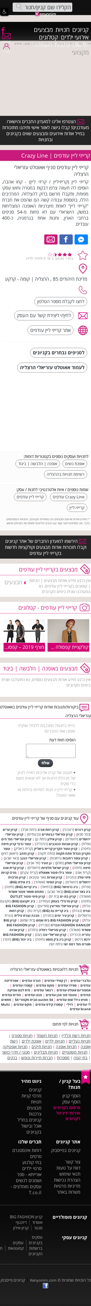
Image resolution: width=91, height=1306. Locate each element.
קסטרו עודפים (22, 985)
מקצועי (80, 52)
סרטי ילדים (31, 1168)
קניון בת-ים (68, 896)
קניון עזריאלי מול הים (16, 839)
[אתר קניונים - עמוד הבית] (86, 1083)
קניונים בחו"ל (29, 1120)
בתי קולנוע (31, 1162)
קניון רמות (16, 910)
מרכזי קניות (31, 1096)
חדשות (80, 45)
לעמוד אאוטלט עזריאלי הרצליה (52, 367)
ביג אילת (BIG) (20, 882)
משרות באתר (68, 1192)
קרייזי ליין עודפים (30, 497)
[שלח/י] (45, 763)
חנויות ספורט (22, 1035)
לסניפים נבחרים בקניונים (58, 352)
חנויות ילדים (55, 1041)
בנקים (12, 1057)
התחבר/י (6, 51)
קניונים (80, 29)
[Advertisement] (50, 412)
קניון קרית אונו (13, 867)
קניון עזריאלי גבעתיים (57, 834)
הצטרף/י (6, 41)
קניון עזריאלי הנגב (33, 858)
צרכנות (35, 1114)
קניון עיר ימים (64, 915)
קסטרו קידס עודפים (49, 1004)
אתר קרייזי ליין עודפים (50, 330)
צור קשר (72, 1162)
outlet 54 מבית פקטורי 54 (34, 999)
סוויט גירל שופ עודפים (72, 999)
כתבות (62, 45)
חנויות (62, 29)
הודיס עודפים (11, 995)
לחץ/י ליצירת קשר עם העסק (44, 315)
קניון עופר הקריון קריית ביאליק (55, 848)
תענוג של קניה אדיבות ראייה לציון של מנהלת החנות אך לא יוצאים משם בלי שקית (46, 778)
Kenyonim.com (43, 1280)
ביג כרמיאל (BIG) (66, 887)
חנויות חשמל (47, 1035)
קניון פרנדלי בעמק (64, 901)
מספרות (63, 1057)
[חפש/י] (19, 7)
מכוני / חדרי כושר (16, 1052)
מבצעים (43, 29)
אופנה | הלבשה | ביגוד (37, 463)
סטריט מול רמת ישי (76, 944)
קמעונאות (16, 1248)
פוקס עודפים (45, 985)
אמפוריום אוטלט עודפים (73, 990)
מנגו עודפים (33, 995)
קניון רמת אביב (48, 829)
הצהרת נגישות (67, 1180)
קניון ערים (10, 829)
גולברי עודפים (80, 980)
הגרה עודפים (31, 980)
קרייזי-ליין (77, 507)
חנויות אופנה (66, 1046)
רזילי (69, 1004)
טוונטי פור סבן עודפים (61, 995)
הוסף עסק (71, 1102)
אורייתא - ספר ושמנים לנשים (28, 1177)
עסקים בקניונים (35, 1239)
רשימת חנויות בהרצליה (65, 474)
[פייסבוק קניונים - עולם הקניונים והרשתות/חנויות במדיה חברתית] (2, 30)
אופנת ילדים (31, 1041)
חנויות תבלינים (46, 1052)
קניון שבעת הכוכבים (63, 844)
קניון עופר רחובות (75, 858)
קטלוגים (48, 37)
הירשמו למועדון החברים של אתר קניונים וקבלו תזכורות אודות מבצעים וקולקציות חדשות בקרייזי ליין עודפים (45, 547)
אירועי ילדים (75, 37)
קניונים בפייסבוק (65, 1150)
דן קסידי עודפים (55, 980)
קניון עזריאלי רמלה (52, 930)
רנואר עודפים (43, 990)
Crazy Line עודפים (68, 497)
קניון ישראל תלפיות (55, 867)
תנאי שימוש (69, 1174)
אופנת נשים (74, 463)
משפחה (42, 45)
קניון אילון (55, 839)
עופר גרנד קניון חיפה (16, 844)
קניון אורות (54, 877)
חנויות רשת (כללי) (76, 1035)
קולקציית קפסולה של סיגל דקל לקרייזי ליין (49, 647)
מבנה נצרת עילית (26, 915)
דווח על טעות (68, 1168)
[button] (4, 11)
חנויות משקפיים (74, 1052)
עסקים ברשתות (27, 1245)
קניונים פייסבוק (13, 1280)
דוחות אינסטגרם (26, 1150)
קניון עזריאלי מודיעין (64, 906)
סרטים (35, 1156)
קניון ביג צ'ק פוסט (58, 939)
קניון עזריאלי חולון (77, 863)
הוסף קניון (71, 1096)
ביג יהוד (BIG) (22, 939)
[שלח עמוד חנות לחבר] (51, 239)
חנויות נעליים (79, 1041)
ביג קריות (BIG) (26, 887)
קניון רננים (82, 829)
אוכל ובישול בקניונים (31, 1129)
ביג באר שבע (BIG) (77, 891)
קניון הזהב (26, 853)
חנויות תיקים (42, 1046)
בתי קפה (80, 1057)
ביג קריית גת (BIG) (55, 910)
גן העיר (46, 863)
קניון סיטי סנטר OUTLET (27, 896)
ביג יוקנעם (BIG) (23, 901)
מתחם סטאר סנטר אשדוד (26, 891)
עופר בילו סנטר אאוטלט (55, 872)
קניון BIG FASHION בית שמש (57, 920)
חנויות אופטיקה (15, 1046)
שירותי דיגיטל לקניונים (68, 1115)
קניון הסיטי (54, 882)
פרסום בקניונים (66, 1107)
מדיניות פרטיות (67, 1186)
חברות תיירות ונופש (37, 1057)
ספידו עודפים (67, 985)
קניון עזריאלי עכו (54, 934)
